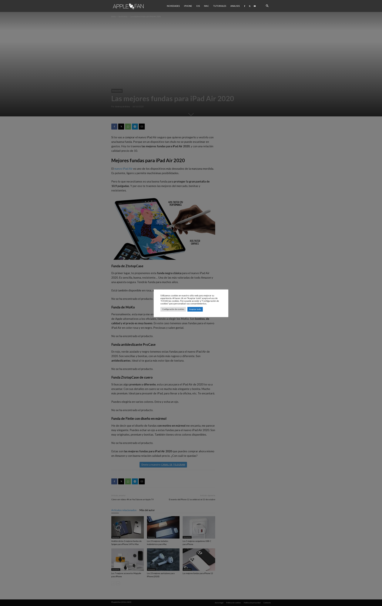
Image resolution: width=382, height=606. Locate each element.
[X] (249, 6)
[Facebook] (244, 6)
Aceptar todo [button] (195, 309)
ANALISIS (235, 6)
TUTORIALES (219, 6)
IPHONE (188, 6)
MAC (206, 6)
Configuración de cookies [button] (173, 309)
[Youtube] (254, 6)
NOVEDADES (173, 6)
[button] (267, 6)
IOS (198, 6)
